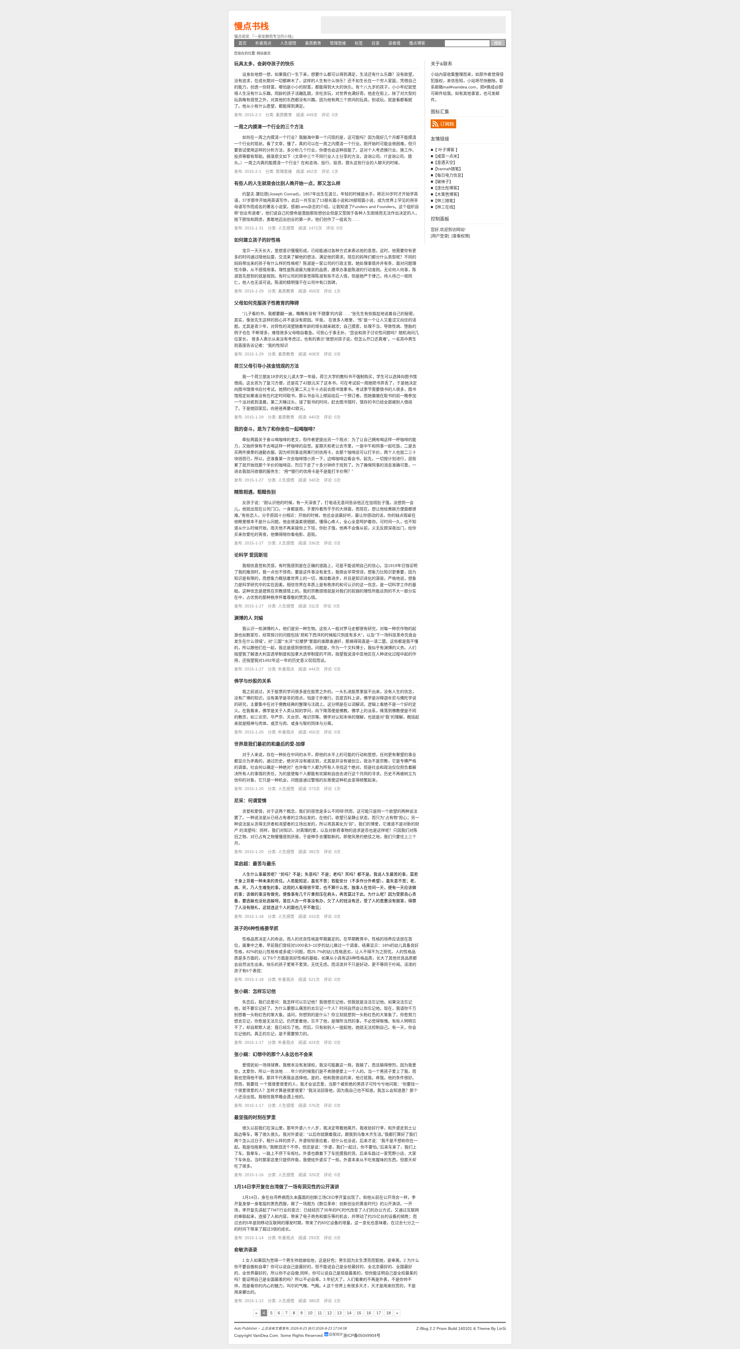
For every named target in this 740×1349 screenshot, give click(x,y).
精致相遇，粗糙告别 (255, 492)
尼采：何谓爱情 (250, 800)
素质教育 (313, 43)
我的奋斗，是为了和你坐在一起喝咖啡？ (275, 429)
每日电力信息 (449, 175)
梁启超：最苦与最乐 (255, 863)
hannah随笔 (448, 168)
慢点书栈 (251, 26)
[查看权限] (461, 236)
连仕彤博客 (447, 188)
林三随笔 (445, 200)
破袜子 (443, 181)
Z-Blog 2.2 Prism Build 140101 (444, 1328)
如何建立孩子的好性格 (257, 240)
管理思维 (338, 43)
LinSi (501, 1328)
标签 (359, 43)
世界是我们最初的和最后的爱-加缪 (269, 744)
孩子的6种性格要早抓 (256, 928)
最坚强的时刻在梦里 (255, 1117)
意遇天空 (445, 162)
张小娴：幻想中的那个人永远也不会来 (273, 1054)
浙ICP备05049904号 (361, 1335)
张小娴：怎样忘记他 (255, 991)
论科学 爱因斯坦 (251, 555)
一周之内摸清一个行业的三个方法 (269, 126)
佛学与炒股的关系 (252, 681)
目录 (375, 43)
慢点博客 (417, 43)
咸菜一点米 (447, 156)
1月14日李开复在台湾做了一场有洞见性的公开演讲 (286, 1186)
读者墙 (394, 43)
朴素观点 (263, 43)
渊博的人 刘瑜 (248, 618)
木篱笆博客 (447, 194)
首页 (242, 43)
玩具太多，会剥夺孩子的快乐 (264, 63)
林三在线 (445, 207)
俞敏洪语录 (245, 1249)
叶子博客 (446, 149)
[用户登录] (440, 236)
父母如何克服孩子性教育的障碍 (266, 303)
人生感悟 (288, 43)
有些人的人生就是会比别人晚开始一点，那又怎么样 (287, 183)
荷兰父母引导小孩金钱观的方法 (266, 366)
